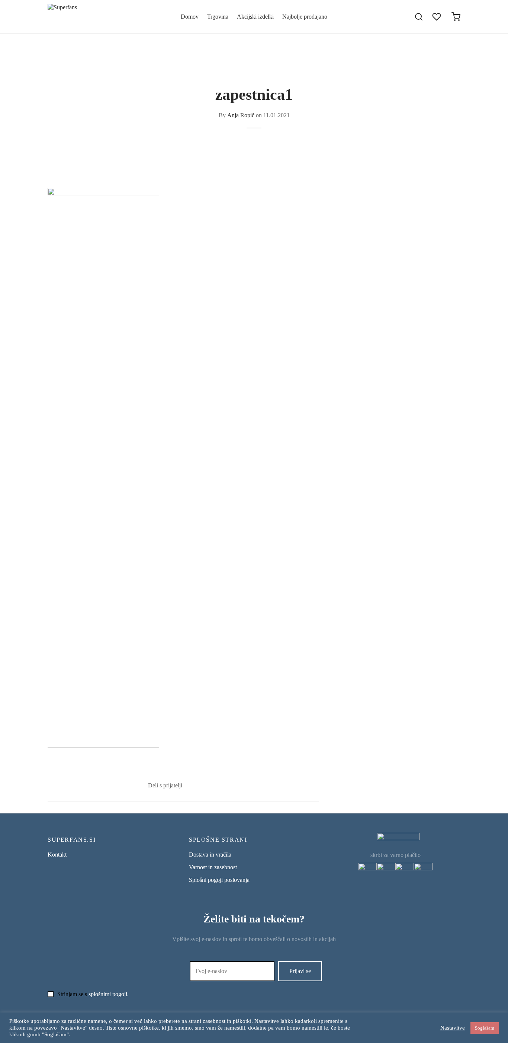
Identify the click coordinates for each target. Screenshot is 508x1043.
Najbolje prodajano (304, 16)
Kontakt (57, 854)
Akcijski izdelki (255, 16)
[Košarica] (455, 16)
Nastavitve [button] (452, 1028)
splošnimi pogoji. (109, 994)
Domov (190, 16)
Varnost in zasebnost (213, 867)
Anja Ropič (240, 115)
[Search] (418, 16)
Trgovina (217, 16)
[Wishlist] (437, 16)
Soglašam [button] (484, 1028)
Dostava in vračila (210, 854)
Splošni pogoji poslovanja (219, 880)
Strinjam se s (93, 994)
